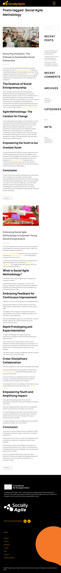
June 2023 (47, 102)
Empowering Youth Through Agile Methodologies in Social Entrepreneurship (51, 58)
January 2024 (47, 100)
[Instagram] (29, 521)
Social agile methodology (10, 253)
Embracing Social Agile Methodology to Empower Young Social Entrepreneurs (20, 235)
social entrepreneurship (23, 70)
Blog (45, 119)
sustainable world (16, 160)
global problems (32, 107)
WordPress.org (48, 142)
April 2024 (46, 98)
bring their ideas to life (18, 255)
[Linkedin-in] (25, 521)
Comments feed (48, 140)
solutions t (24, 107)
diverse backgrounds (9, 372)
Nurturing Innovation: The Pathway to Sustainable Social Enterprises (19, 57)
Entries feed (47, 139)
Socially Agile (30, 74)
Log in (45, 137)
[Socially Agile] (14, 3)
